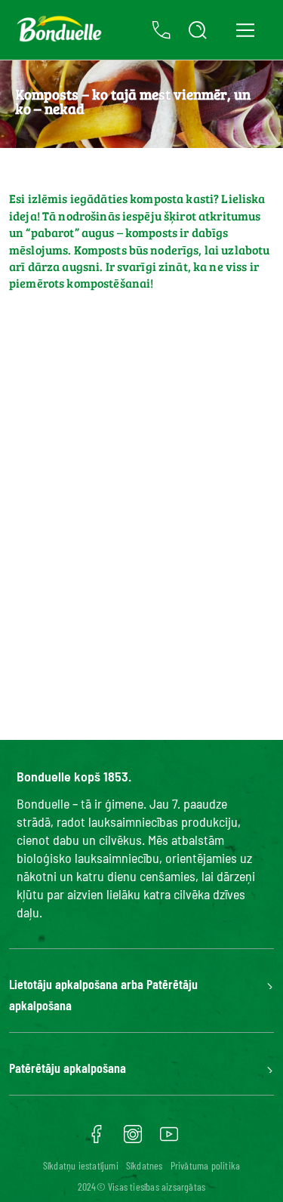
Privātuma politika (206, 1165)
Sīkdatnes (144, 1165)
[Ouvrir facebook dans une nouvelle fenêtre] (97, 1139)
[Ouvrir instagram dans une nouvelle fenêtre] (133, 1139)
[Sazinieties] (161, 30)
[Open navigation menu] (245, 30)
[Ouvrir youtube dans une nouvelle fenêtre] (169, 1139)
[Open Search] (198, 30)
